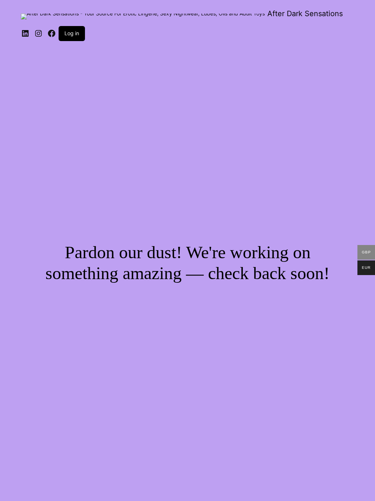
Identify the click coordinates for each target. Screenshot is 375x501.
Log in (71, 33)
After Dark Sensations (305, 13)
